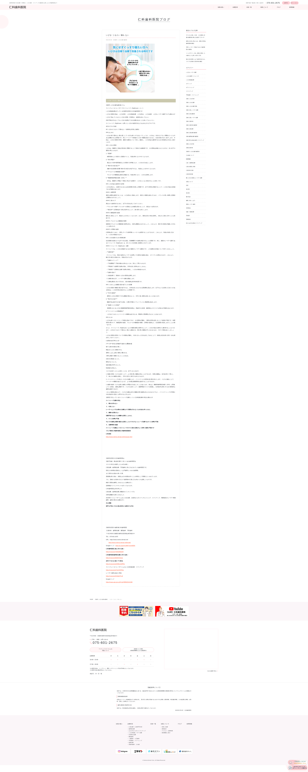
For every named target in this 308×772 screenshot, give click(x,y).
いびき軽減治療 (190, 80)
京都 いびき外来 (190, 98)
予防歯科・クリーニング (192, 95)
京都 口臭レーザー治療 (192, 117)
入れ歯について (190, 155)
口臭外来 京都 (189, 170)
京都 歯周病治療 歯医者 (192, 136)
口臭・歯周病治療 (190, 162)
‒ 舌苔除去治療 (132, 734)
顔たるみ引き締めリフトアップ (194, 223)
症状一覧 (249, 7)
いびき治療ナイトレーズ (192, 76)
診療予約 (286, 2)
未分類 (188, 189)
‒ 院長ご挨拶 (164, 726)
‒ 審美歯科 (131, 736)
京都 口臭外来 (189, 121)
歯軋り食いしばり (190, 200)
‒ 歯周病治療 (131, 728)
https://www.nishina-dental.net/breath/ (120, 542)
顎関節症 (188, 219)
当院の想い (221, 7)
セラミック (189, 83)
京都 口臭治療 (189, 129)
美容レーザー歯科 (190, 204)
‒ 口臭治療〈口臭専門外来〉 (135, 726)
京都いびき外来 (190, 144)
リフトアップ (189, 91)
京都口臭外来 (189, 147)
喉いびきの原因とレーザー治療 (194, 178)
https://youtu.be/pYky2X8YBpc (115, 570)
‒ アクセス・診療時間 (167, 730)
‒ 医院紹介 (164, 728)
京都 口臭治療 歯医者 (191, 132)
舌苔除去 (188, 208)
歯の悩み (188, 196)
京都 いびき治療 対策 (191, 106)
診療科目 (235, 7)
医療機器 (188, 159)
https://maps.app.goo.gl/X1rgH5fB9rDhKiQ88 (119, 582)
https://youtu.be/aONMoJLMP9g (115, 564)
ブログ (279, 7)
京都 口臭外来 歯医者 (191, 125)
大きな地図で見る (211, 671)
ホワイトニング (190, 87)
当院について (264, 7)
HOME (91, 599)
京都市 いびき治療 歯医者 (192, 151)
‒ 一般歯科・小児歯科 (134, 738)
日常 (187, 185)
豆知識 (188, 215)
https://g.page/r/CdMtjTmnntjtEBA (125, 545)
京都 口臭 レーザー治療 (192, 110)
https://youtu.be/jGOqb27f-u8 (114, 576)
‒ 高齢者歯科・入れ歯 (134, 744)
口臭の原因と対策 (190, 166)
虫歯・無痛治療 (190, 211)
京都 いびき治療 (190, 102)
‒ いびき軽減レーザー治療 (135, 732)
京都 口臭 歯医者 (190, 113)
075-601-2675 (105, 642)
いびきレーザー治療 (191, 72)
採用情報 (291, 7)
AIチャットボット (294, 2)
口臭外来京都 (189, 174)
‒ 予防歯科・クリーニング (135, 740)
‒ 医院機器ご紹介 (165, 732)
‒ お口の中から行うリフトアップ (137, 730)
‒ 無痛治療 (131, 742)
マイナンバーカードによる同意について (105, 649)
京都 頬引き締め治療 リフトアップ (195, 140)
